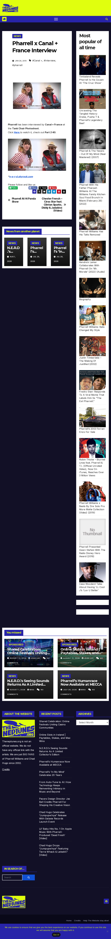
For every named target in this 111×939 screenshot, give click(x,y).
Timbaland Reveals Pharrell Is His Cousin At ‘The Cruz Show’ (91, 79)
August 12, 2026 (71, 658)
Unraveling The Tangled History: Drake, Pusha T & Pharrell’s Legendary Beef (90, 117)
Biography (85, 299)
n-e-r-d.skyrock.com (21, 176)
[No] (107, 931)
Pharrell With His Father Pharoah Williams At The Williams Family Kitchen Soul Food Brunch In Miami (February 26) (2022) (92, 194)
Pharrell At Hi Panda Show (24, 200)
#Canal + (37, 60)
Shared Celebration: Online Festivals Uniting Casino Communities (27, 653)
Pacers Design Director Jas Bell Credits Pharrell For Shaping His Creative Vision (54, 802)
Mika (32, 690)
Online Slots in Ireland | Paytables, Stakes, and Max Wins (80, 653)
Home (69, 920)
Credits (6, 769)
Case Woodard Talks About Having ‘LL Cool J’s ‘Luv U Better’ (92, 587)
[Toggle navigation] (56, 19)
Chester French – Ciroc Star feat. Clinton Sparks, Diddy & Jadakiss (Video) (52, 204)
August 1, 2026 (18, 690)
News (17, 36)
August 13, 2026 (18, 658)
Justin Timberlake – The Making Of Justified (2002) (90, 360)
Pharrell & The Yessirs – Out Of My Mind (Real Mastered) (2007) (92, 154)
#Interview (49, 60)
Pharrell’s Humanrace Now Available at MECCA (81, 682)
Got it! (56, 935)
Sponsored (16, 644)
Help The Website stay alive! (96, 920)
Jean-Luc (36, 658)
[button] (107, 19)
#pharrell (17, 65)
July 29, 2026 (70, 690)
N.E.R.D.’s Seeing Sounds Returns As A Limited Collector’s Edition (28, 684)
